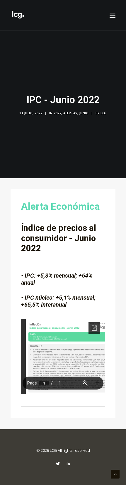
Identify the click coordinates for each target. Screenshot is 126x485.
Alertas (70, 113)
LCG (104, 113)
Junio (84, 113)
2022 (57, 113)
